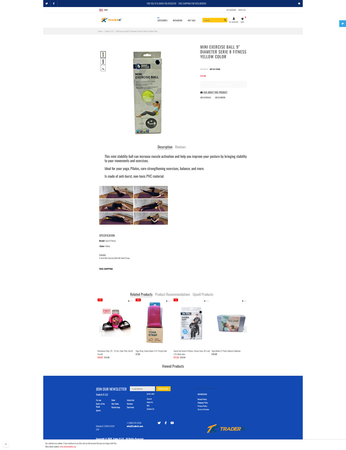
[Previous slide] (102, 329)
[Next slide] (243, 329)
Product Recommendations (172, 294)
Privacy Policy (202, 406)
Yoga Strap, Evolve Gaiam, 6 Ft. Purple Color (151, 351)
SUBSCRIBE (163, 388)
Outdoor (130, 403)
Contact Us (150, 408)
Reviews (180, 147)
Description (165, 147)
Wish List (242, 9)
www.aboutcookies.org (68, 446)
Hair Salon (115, 403)
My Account (231, 9)
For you (98, 400)
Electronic (130, 407)
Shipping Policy (203, 402)
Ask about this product (215, 92)
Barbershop (116, 407)
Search (149, 398)
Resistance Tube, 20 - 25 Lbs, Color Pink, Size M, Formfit (115, 352)
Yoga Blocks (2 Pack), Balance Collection (226, 351)
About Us (150, 402)
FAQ (148, 405)
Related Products (141, 294)
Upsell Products (203, 294)
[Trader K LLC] (111, 19)
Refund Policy (202, 399)
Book (113, 400)
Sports (98, 410)
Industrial (130, 400)
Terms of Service (203, 409)
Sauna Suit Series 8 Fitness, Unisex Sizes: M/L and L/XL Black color (192, 352)
